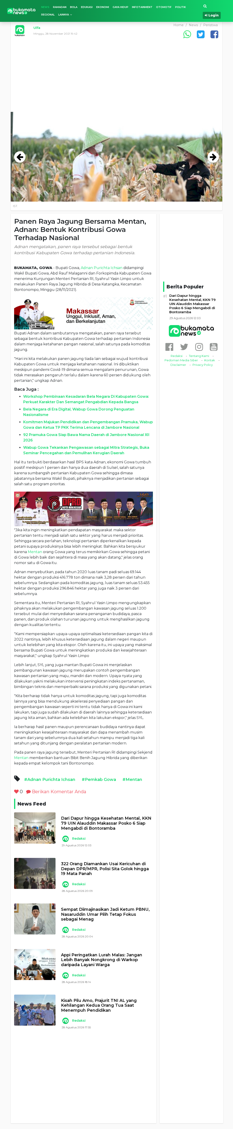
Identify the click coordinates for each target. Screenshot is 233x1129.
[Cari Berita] (205, 6)
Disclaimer (178, 365)
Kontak (209, 360)
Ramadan (59, 7)
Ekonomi (102, 7)
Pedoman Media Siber (181, 360)
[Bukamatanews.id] (21, 11)
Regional (48, 14)
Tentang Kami (199, 356)
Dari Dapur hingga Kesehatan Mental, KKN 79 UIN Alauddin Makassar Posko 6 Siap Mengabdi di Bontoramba (106, 823)
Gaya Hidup (120, 7)
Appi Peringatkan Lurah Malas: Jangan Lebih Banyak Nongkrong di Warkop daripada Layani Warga (101, 960)
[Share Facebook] (214, 34)
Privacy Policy (202, 365)
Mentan (35, 552)
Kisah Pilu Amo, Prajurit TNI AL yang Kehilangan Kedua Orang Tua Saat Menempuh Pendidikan (99, 1005)
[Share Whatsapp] (187, 34)
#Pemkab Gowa (99, 779)
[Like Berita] (16, 791)
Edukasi (87, 7)
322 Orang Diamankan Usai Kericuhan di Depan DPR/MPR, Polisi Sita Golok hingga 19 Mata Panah (105, 869)
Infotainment (142, 7)
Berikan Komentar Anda (58, 791)
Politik (180, 7)
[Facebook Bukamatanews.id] (169, 347)
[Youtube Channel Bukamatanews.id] (214, 347)
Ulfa (36, 28)
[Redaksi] (65, 839)
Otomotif (164, 7)
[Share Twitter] (200, 34)
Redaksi (79, 838)
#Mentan (132, 779)
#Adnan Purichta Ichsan (49, 779)
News (45, 7)
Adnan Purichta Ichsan (101, 268)
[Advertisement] (116, 78)
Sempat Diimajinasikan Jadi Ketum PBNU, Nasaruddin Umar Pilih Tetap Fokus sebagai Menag (105, 914)
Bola (73, 7)
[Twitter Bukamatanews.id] (184, 347)
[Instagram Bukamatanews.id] (199, 347)
